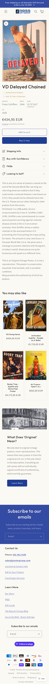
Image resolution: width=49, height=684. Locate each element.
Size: (29, 101)
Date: (22, 101)
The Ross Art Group (23, 670)
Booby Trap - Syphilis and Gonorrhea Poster (13, 387)
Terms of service (19, 677)
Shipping (5, 124)
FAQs (7, 599)
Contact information (25, 682)
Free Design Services (15, 578)
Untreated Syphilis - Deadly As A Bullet (36, 338)
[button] (6, 11)
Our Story (9, 593)
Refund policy (22, 673)
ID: (3, 110)
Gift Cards (10, 605)
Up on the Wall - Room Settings (20, 617)
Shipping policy (33, 677)
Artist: (5, 101)
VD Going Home (13, 334)
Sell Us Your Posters (14, 572)
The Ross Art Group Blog (16, 611)
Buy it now (24, 140)
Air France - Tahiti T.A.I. (36, 385)
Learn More (17, 483)
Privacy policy (35, 673)
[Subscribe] (40, 536)
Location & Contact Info (16, 566)
